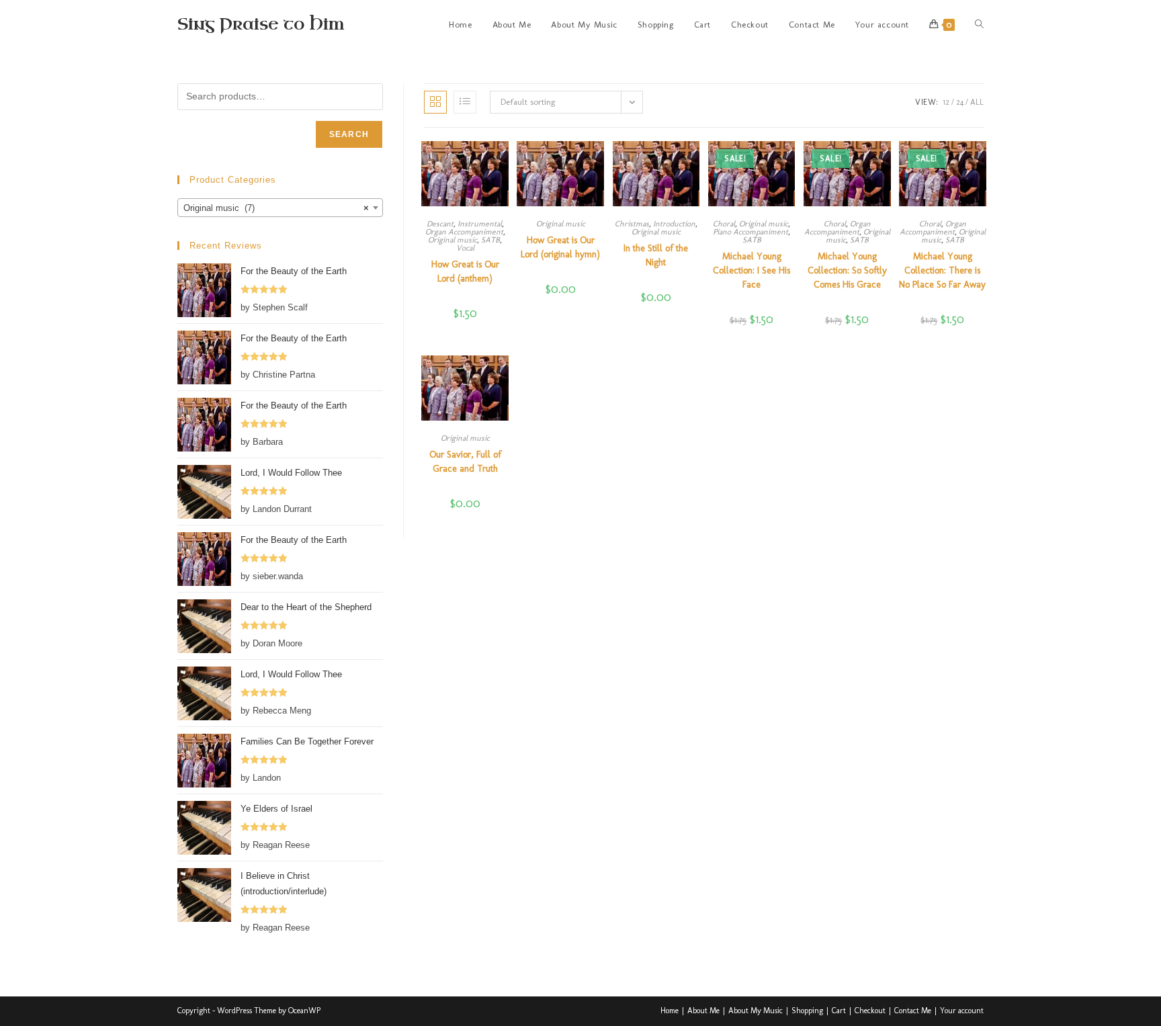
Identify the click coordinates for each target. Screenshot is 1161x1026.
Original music (452, 240)
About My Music (755, 1010)
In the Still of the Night (656, 255)
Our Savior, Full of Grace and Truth (465, 461)
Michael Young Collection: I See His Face (751, 270)
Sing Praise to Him (260, 24)
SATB (490, 240)
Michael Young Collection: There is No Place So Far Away (942, 270)
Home (669, 1010)
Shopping (807, 1010)
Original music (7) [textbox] (276, 208)
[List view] (465, 102)
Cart (839, 1010)
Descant (440, 223)
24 (959, 102)
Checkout (870, 1010)
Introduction (674, 223)
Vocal (465, 248)
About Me (703, 1010)
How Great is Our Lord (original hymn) (560, 247)
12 (946, 102)
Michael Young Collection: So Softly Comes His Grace (847, 270)
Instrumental (480, 223)
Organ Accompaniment (464, 232)
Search (349, 134)
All (977, 102)
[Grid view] (435, 102)
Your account (962, 1010)
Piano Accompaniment (750, 232)
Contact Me (912, 1010)
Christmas (632, 223)
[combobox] (280, 207)
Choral (724, 223)
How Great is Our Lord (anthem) (465, 271)
